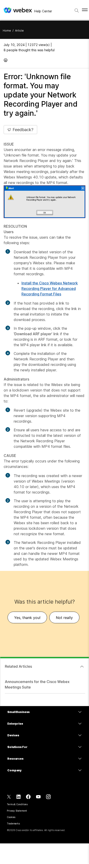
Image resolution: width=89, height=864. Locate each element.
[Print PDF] (7, 60)
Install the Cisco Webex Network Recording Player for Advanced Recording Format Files (49, 288)
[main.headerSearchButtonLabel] (77, 9)
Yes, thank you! (27, 617)
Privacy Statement (17, 810)
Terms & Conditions (17, 804)
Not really (64, 617)
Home (7, 30)
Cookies (11, 817)
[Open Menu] (85, 10)
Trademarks (13, 823)
